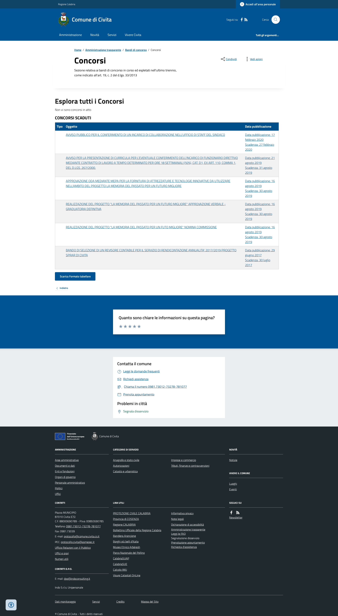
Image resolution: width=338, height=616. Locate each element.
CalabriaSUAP (121, 558)
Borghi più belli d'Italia (126, 541)
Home (77, 50)
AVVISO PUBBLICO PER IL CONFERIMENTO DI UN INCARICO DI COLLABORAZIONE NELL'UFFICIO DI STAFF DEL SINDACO (145, 134)
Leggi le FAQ (178, 534)
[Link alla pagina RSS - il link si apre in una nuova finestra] (246, 19)
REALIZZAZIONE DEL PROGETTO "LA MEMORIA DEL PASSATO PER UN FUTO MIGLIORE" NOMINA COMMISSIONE (141, 227)
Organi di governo (65, 477)
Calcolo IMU (120, 570)
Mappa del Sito (149, 601)
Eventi (233, 489)
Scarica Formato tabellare (75, 276)
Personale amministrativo (70, 482)
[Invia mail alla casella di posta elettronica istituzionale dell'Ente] (81, 536)
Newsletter (235, 517)
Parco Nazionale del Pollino (129, 553)
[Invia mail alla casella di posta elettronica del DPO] (77, 579)
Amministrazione (70, 34)
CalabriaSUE (120, 564)
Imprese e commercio (183, 460)
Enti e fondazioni (64, 471)
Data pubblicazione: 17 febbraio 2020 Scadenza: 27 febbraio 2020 (260, 142)
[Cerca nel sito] (274, 19)
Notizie (233, 460)
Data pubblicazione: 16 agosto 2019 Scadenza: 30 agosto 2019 (260, 188)
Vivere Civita (133, 34)
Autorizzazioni (121, 466)
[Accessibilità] (11, 605)
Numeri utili (61, 559)
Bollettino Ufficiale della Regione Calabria (137, 530)
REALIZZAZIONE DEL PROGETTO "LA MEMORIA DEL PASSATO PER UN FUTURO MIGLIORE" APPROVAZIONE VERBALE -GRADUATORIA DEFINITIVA (146, 206)
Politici (58, 488)
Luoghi (233, 484)
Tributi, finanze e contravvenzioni (190, 466)
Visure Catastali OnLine (126, 575)
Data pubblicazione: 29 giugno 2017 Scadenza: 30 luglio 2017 (260, 257)
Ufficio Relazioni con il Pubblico (73, 547)
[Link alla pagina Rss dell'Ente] (238, 512)
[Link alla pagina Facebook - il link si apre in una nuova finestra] (242, 19)
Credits (120, 601)
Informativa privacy (182, 513)
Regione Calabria (66, 4)
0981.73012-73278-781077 (83, 526)
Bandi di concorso (136, 50)
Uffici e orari (62, 553)
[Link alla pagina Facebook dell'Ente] (231, 512)
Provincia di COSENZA (126, 519)
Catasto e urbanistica (125, 471)
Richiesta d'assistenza (184, 547)
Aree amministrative (67, 460)
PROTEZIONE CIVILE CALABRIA (132, 513)
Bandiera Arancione (124, 536)
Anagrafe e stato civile (126, 460)
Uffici (58, 494)
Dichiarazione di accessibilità (187, 524)
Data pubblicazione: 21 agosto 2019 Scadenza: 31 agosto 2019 (260, 165)
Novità (94, 34)
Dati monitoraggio (65, 601)
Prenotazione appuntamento (188, 542)
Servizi (112, 34)
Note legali (177, 519)
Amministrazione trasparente (103, 50)
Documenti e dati (65, 466)
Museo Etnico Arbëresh (126, 547)
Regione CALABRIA (124, 524)
